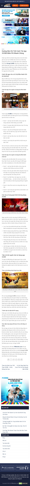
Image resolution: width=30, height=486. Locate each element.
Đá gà (4, 456)
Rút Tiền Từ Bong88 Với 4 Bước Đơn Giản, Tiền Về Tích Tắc (15, 426)
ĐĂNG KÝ (15, 5)
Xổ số (4, 451)
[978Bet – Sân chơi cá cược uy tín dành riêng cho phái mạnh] (7, 5)
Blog (3, 49)
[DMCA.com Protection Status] (23, 483)
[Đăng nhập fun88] (15, 40)
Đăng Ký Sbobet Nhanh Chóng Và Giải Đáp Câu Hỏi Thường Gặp (15, 417)
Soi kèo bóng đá (6, 446)
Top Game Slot (6, 448)
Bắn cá (4, 454)
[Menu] (2, 5)
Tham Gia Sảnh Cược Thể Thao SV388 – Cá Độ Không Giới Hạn (8, 367)
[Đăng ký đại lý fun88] (15, 13)
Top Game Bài (6, 443)
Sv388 (10, 113)
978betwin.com (18, 346)
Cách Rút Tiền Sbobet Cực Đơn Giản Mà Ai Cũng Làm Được (14, 413)
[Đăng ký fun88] (15, 390)
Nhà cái (4, 440)
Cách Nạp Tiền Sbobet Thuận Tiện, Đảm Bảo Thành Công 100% (15, 431)
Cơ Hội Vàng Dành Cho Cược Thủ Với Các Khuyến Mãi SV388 (21, 367)
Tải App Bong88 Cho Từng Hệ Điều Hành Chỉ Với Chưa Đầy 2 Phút (14, 422)
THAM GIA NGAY (24, 5)
